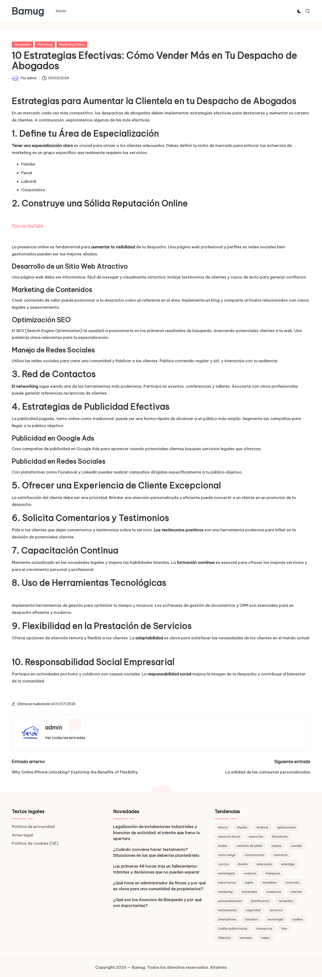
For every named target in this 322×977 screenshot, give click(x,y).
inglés (249, 882)
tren (284, 928)
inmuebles (269, 882)
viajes (265, 938)
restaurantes (227, 910)
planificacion (260, 901)
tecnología (275, 919)
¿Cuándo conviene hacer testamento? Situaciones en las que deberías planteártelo (156, 852)
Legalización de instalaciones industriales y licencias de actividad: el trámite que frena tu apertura (156, 832)
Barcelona (279, 836)
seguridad (253, 910)
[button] (65, 737)
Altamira (218, 967)
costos (223, 864)
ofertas (296, 892)
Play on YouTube (27, 225)
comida (296, 846)
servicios (276, 910)
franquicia (272, 873)
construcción (254, 855)
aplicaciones (286, 827)
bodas (222, 846)
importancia (227, 882)
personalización (230, 901)
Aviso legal (22, 835)
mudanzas (273, 892)
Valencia (224, 938)
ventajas (245, 938)
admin (53, 727)
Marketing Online (72, 44)
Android (262, 827)
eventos (250, 873)
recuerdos (286, 901)
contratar (280, 855)
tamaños (251, 919)
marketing (225, 892)
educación (264, 864)
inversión (292, 882)
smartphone (227, 919)
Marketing (45, 44)
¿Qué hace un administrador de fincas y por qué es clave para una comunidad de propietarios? (159, 886)
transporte (264, 928)
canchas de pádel (249, 846)
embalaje (288, 864)
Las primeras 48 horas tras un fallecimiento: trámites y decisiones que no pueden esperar (156, 869)
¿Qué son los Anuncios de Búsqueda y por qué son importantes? (157, 902)
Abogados (22, 44)
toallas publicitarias (232, 928)
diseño (243, 864)
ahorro (223, 827)
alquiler (242, 827)
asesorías (256, 836)
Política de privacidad (33, 826)
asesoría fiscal (229, 836)
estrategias (226, 873)
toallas (297, 919)
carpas (276, 846)
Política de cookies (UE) (35, 843)
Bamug (28, 11)
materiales (249, 892)
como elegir (227, 855)
